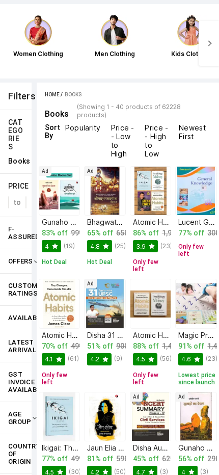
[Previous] (10, 43)
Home (52, 94)
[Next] (209, 43)
